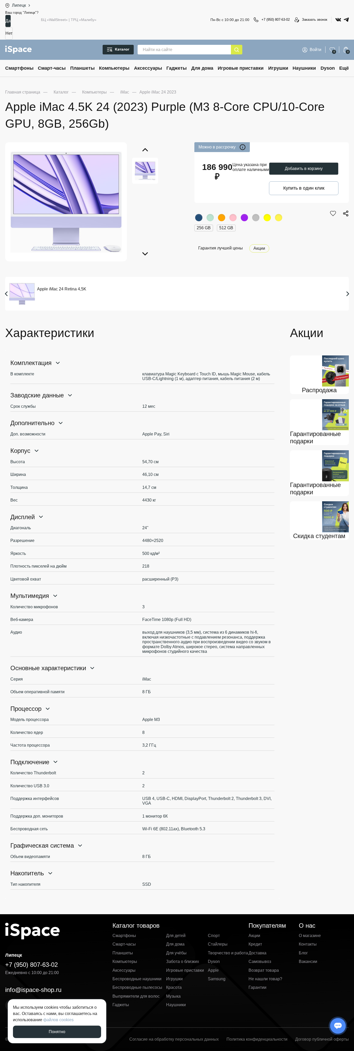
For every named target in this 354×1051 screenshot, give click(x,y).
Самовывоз (260, 961)
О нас (307, 925)
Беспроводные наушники (136, 979)
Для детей (176, 935)
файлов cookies (58, 1020)
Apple (213, 970)
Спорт (214, 935)
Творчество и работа (228, 953)
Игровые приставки (241, 68)
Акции (259, 248)
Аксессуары (148, 68)
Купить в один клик (303, 188)
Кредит (255, 944)
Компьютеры (114, 68)
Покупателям (267, 925)
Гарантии (257, 987)
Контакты (308, 944)
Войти (315, 49)
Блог (303, 953)
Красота (174, 987)
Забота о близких (182, 961)
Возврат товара (264, 970)
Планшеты (82, 68)
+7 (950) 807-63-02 (275, 20)
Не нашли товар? (265, 979)
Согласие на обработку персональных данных (174, 1039)
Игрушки (278, 68)
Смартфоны (19, 68)
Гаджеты (176, 68)
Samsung (216, 979)
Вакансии (308, 961)
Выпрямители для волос (136, 996)
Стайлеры (218, 944)
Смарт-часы (52, 68)
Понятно (57, 1031)
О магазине (310, 935)
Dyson (328, 68)
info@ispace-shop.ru (33, 989)
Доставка (257, 953)
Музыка (173, 996)
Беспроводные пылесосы (137, 987)
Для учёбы (176, 953)
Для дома (202, 68)
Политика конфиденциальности (256, 1039)
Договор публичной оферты (322, 1039)
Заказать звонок (314, 20)
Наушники (304, 68)
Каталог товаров (136, 925)
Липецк (19, 5)
